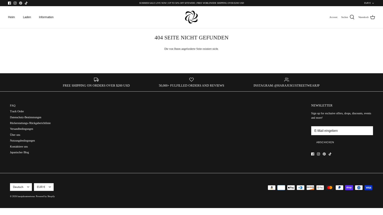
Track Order (17, 111)
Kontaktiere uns (19, 146)
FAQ (12, 105)
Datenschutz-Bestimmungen (25, 117)
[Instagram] (15, 3)
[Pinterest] (20, 3)
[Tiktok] (26, 3)
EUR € (367, 3)
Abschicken (325, 142)
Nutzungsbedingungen (22, 140)
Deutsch (18, 187)
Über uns (15, 134)
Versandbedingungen (21, 128)
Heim (11, 17)
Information (46, 17)
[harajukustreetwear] (191, 17)
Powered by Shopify (45, 196)
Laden (27, 17)
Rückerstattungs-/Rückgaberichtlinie (30, 123)
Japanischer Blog (19, 152)
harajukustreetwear (26, 196)
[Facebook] (9, 3)
